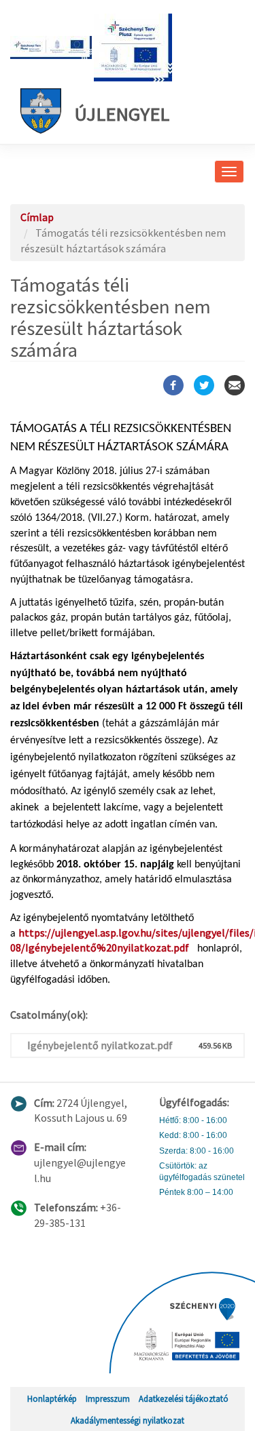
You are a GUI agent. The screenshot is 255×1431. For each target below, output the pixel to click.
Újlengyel (122, 114)
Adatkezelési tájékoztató (183, 1398)
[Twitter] (204, 385)
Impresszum (108, 1398)
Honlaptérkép (52, 1398)
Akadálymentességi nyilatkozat (127, 1420)
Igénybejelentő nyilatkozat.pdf (100, 1045)
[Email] (234, 385)
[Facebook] (173, 385)
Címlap (37, 217)
